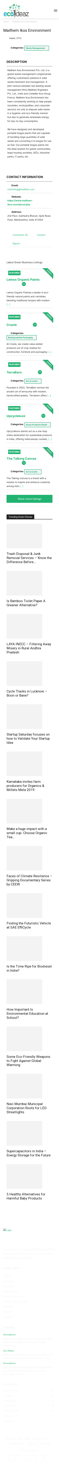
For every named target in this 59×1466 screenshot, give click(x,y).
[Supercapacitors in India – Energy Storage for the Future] (29, 1133)
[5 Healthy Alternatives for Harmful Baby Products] (29, 1176)
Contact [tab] (41, 234)
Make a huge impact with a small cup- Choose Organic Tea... (27, 833)
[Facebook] (11, 1458)
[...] (8, 304)
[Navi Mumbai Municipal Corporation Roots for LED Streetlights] (29, 1086)
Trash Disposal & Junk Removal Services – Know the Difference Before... (29, 558)
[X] (40, 1458)
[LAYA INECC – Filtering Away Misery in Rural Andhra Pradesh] (29, 626)
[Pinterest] (33, 1458)
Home (6, 21)
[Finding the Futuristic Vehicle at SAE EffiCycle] (29, 905)
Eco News (8, 1350)
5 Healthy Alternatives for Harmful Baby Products (26, 1196)
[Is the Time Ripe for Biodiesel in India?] (29, 948)
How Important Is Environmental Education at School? (27, 1013)
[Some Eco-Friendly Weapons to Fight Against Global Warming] (29, 1039)
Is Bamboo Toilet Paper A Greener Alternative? (26, 603)
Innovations (9, 1334)
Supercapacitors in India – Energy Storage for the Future (29, 1153)
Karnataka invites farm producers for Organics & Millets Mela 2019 (25, 786)
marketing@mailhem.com (20, 189)
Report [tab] (16, 243)
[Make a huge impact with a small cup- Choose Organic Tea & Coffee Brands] (29, 811)
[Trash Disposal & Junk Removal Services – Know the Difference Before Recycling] (29, 536)
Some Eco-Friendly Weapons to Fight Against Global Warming (28, 1061)
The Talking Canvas (21, 458)
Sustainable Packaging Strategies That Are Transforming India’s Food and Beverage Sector (28, 1371)
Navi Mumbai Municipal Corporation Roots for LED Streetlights (27, 1108)
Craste (12, 325)
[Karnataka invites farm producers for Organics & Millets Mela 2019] (29, 764)
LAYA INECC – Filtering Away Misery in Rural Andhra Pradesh (29, 648)
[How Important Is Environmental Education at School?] (29, 991)
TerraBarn (14, 372)
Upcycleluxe (16, 416)
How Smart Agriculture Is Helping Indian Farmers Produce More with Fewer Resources (27, 1342)
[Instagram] (18, 1458)
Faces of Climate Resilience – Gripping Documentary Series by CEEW (29, 880)
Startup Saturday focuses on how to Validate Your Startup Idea (28, 738)
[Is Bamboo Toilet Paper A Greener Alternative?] (29, 583)
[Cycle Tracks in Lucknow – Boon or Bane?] (29, 673)
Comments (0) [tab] (20, 234)
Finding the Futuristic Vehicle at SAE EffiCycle (29, 925)
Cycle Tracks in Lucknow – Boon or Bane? (27, 693)
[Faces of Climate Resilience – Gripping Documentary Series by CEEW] (29, 858)
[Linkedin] (26, 1458)
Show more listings (29, 498)
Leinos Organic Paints (23, 279)
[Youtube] (48, 1458)
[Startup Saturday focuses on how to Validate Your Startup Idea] (29, 716)
